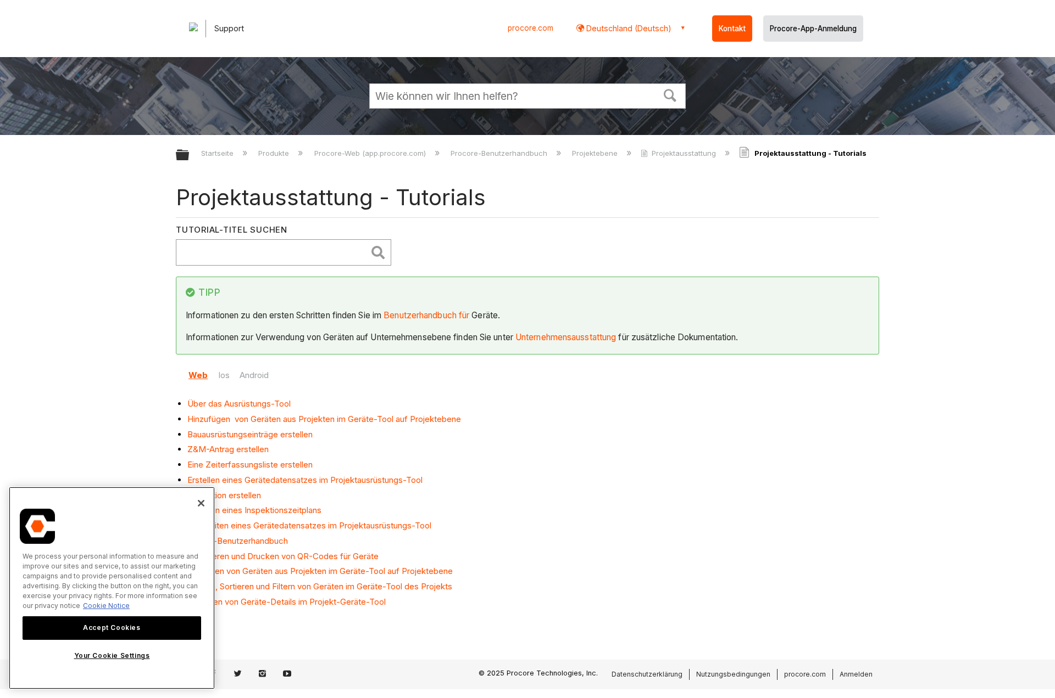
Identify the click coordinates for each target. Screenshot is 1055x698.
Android (254, 375)
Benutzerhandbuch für (426, 315)
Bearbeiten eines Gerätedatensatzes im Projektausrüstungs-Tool (309, 525)
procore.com (530, 28)
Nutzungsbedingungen (733, 674)
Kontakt (732, 28)
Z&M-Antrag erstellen (228, 449)
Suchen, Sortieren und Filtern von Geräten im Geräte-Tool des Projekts (319, 586)
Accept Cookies (111, 627)
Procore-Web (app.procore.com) (370, 153)
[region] (112, 588)
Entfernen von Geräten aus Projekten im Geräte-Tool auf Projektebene (320, 571)
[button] (670, 94)
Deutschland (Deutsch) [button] (627, 28)
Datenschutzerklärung (647, 674)
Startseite (218, 153)
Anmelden (856, 674)
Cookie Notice (106, 605)
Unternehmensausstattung (565, 337)
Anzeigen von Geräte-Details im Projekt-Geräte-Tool (286, 601)
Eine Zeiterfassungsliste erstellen (250, 464)
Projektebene (596, 153)
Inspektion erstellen (224, 495)
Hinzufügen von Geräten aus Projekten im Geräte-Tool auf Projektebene (324, 419)
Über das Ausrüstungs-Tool (239, 403)
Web (198, 375)
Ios (224, 375)
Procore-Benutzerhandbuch (500, 153)
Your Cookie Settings (112, 656)
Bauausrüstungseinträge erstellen (250, 434)
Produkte (274, 153)
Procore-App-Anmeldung (813, 28)
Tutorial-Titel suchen (231, 229)
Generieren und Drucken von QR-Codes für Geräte (283, 556)
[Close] (201, 503)
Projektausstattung (683, 153)
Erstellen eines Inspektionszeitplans (254, 510)
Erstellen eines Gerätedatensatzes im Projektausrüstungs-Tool (305, 480)
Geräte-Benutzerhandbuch (237, 541)
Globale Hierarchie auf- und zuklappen (189, 156)
